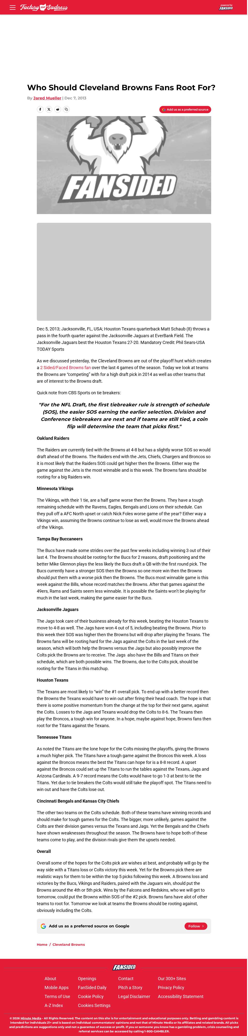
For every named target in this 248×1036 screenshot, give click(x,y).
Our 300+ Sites (172, 978)
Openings (87, 978)
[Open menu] (13, 7)
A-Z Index (54, 1005)
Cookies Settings (94, 1005)
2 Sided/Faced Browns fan (65, 367)
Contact (125, 978)
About (50, 978)
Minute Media (31, 1018)
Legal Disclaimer (134, 996)
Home (42, 944)
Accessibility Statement (180, 996)
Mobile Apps (57, 987)
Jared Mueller (47, 98)
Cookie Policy (91, 996)
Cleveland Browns (69, 944)
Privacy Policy (171, 987)
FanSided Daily (92, 987)
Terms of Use (57, 996)
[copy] (66, 109)
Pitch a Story (130, 987)
